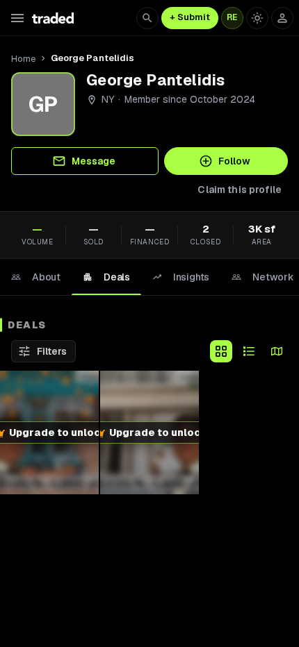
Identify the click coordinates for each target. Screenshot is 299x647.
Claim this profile (239, 189)
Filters (52, 351)
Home (23, 59)
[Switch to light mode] (257, 18)
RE (232, 17)
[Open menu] (17, 18)
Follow (234, 161)
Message (93, 161)
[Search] (147, 18)
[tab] (36, 277)
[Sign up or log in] (282, 18)
